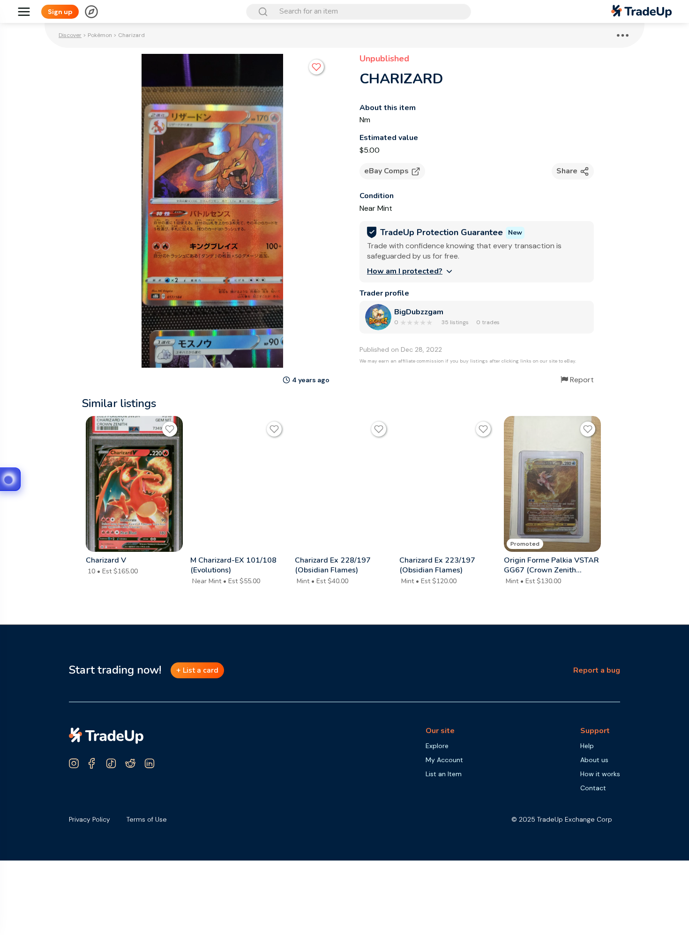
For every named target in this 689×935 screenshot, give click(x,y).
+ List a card (197, 670)
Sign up (60, 11)
